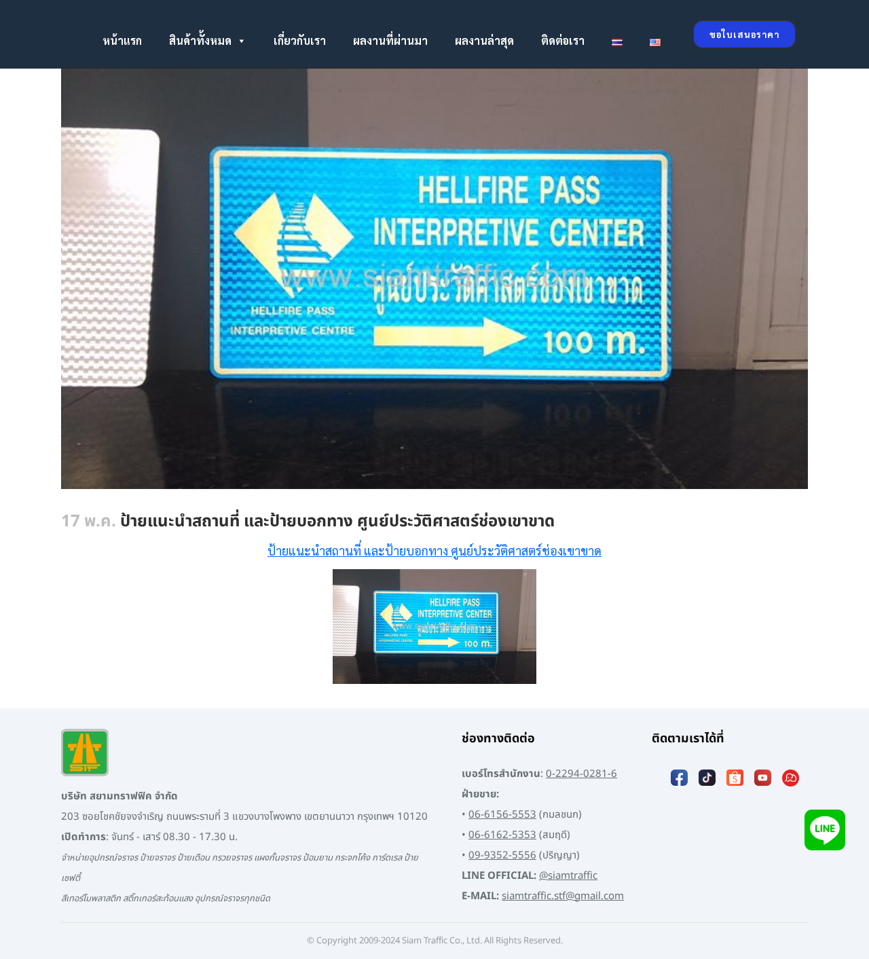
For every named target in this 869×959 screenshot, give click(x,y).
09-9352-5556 (502, 855)
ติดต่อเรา (563, 40)
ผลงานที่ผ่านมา (390, 40)
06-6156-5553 (502, 814)
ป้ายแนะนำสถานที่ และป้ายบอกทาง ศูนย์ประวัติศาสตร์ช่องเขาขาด (434, 550)
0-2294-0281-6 (581, 774)
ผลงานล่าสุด (484, 40)
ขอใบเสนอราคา (744, 34)
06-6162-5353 (502, 835)
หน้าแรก (122, 40)
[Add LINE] (825, 829)
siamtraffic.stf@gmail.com (563, 896)
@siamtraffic (568, 876)
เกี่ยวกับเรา (300, 40)
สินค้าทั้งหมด (200, 40)
